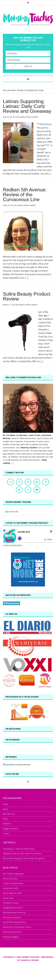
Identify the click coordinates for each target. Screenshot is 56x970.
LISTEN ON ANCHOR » (13, 545)
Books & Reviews (10, 878)
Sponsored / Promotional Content (17, 927)
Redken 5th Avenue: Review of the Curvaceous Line (25, 194)
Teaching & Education (12, 932)
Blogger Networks (10, 828)
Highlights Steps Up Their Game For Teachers (22, 853)
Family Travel (8, 898)
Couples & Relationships (13, 883)
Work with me (9, 814)
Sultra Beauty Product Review (26, 296)
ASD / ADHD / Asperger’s (13, 873)
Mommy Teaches (28, 18)
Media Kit (7, 823)
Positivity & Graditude (12, 917)
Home (5, 804)
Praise (5, 818)
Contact (6, 833)
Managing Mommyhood (13, 907)
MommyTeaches (27, 438)
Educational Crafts (10, 888)
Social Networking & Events (14, 922)
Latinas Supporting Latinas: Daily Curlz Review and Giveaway (27, 106)
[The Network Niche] (28, 585)
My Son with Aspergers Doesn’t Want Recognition (24, 858)
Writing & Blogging (10, 937)
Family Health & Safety (12, 893)
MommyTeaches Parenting (14, 912)
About (5, 809)
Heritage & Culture (11, 902)
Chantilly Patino (30, 960)
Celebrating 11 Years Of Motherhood (18, 848)
